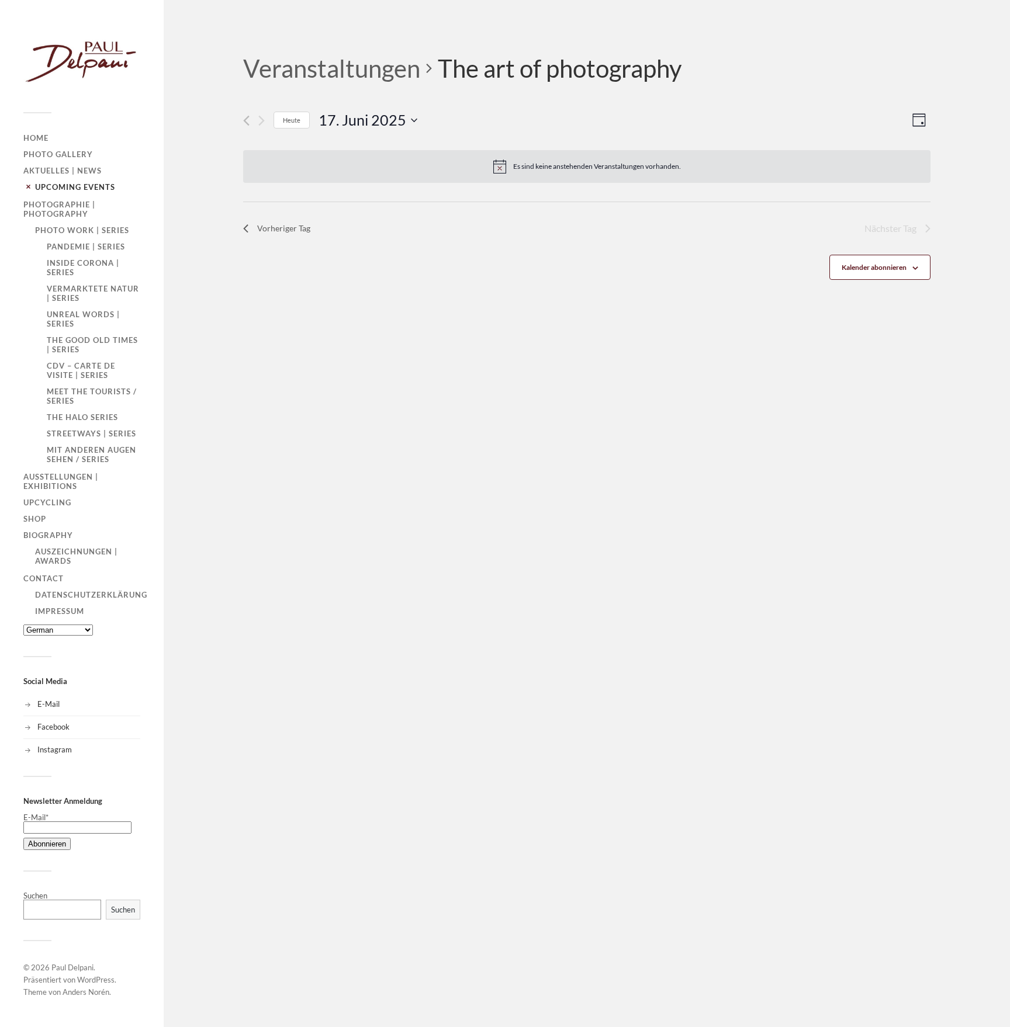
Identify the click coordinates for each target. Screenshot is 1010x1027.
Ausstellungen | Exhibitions (60, 481)
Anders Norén (86, 992)
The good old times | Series (92, 344)
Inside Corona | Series (83, 267)
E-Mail (48, 704)
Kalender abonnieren (874, 267)
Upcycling (47, 502)
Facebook (53, 726)
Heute (291, 120)
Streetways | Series (91, 433)
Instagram (54, 749)
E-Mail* (36, 817)
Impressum (59, 611)
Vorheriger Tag (283, 228)
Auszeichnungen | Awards (76, 556)
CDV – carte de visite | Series (81, 370)
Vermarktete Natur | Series (93, 293)
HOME (36, 138)
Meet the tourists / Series (92, 396)
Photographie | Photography (59, 209)
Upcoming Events (75, 187)
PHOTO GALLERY (58, 154)
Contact (43, 578)
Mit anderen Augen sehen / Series (91, 454)
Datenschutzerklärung (91, 594)
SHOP (34, 518)
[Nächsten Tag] (261, 120)
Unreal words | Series (83, 319)
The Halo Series (82, 417)
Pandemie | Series (86, 246)
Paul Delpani (72, 967)
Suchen (35, 895)
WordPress (96, 979)
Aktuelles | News (62, 170)
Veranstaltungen (331, 68)
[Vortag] (246, 120)
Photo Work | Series (82, 230)
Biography (48, 535)
